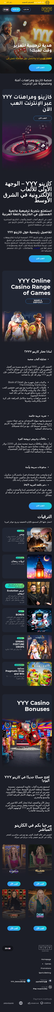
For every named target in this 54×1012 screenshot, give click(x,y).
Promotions (46, 968)
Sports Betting (45, 973)
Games (48, 964)
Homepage (46, 959)
